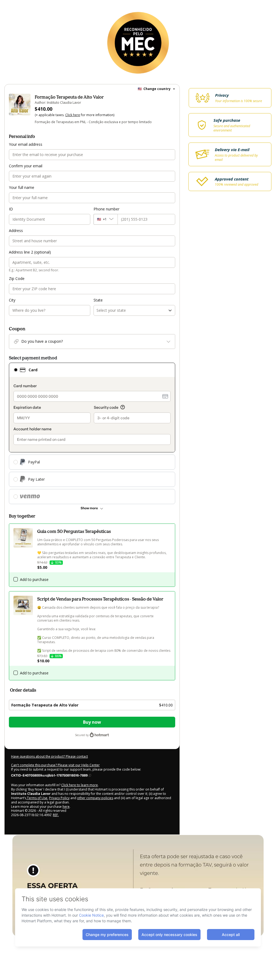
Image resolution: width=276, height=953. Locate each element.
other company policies (95, 798)
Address (16, 230)
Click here (72, 115)
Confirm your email (25, 165)
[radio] (15, 370)
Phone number (106, 209)
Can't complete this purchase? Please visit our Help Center (55, 765)
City (12, 300)
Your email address (25, 144)
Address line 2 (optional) (30, 252)
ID (11, 209)
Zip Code (17, 278)
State (98, 300)
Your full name (21, 187)
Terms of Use (36, 798)
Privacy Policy (59, 798)
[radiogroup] (92, 433)
